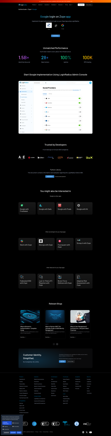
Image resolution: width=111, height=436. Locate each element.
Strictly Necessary (6, 423)
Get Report (69, 1)
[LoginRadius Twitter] (87, 432)
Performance (16, 423)
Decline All (6, 432)
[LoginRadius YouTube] (90, 432)
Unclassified (6, 429)
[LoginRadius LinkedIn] (83, 432)
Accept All (13, 432)
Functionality (16, 426)
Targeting (6, 426)
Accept (19, 432)
